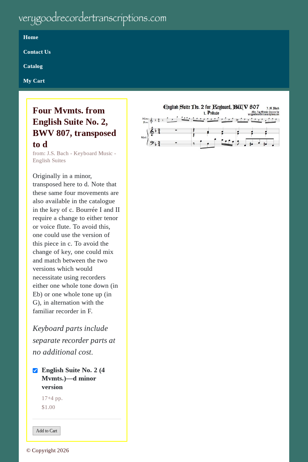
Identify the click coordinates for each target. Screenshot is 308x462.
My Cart (34, 81)
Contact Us (37, 52)
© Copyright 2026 (47, 450)
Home (30, 37)
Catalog (33, 66)
